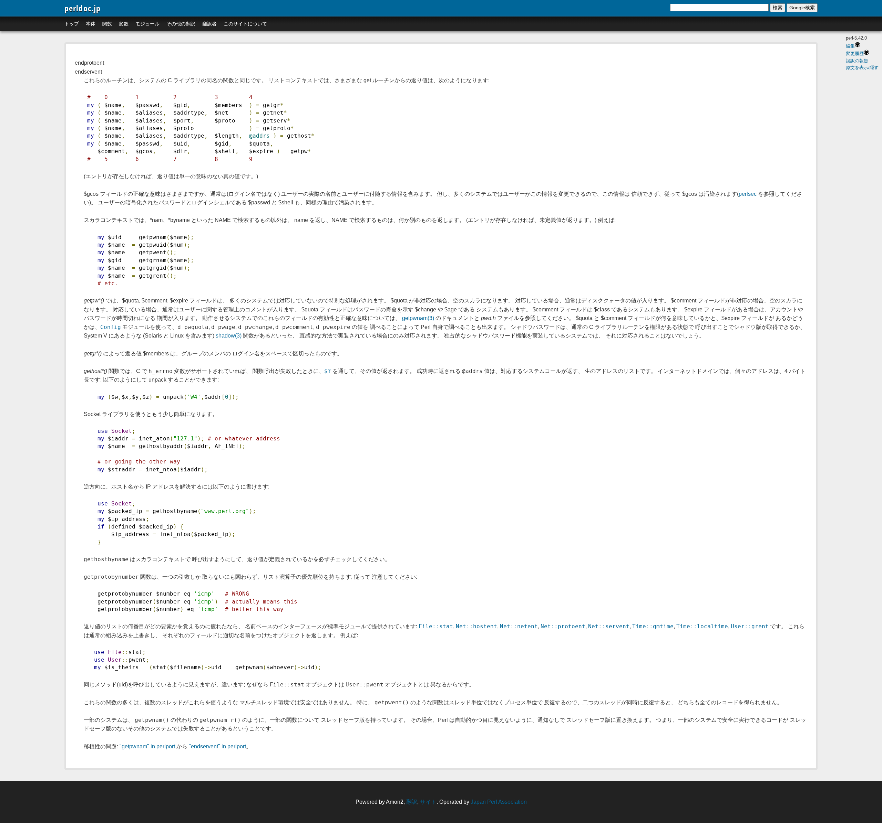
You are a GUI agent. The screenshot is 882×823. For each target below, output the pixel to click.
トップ (71, 23)
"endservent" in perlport (217, 746)
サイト (428, 802)
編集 (850, 46)
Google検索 (802, 7)
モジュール (147, 23)
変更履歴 (855, 53)
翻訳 (411, 802)
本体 (90, 23)
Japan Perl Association (499, 802)
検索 (777, 7)
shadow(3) (229, 336)
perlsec (748, 194)
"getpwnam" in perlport (147, 746)
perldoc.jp (82, 8)
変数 (124, 23)
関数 (107, 23)
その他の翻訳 (180, 23)
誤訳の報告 (857, 60)
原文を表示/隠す (862, 67)
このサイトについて (245, 23)
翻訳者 (209, 23)
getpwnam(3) (418, 318)
